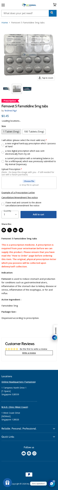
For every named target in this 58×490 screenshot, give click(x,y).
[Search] (53, 13)
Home (4, 22)
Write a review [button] (29, 352)
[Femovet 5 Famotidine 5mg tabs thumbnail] (6, 89)
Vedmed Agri (10, 110)
